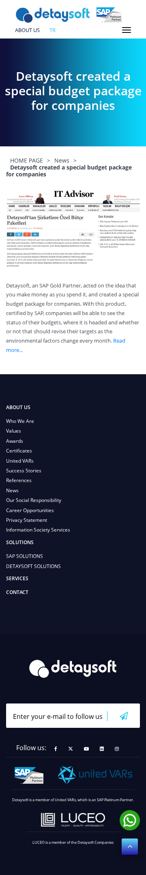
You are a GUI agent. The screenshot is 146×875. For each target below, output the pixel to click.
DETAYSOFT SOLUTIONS (33, 566)
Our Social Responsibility (33, 500)
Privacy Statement (26, 520)
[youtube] (86, 748)
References (19, 480)
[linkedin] (102, 748)
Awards (14, 441)
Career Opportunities (30, 510)
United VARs (20, 460)
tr (52, 30)
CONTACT (17, 592)
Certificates (19, 450)
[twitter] (70, 748)
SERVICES (17, 578)
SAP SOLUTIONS (24, 556)
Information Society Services (38, 529)
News (12, 490)
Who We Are (20, 421)
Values (13, 430)
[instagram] (117, 748)
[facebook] (55, 748)
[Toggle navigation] (126, 30)
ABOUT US (27, 30)
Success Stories (23, 470)
